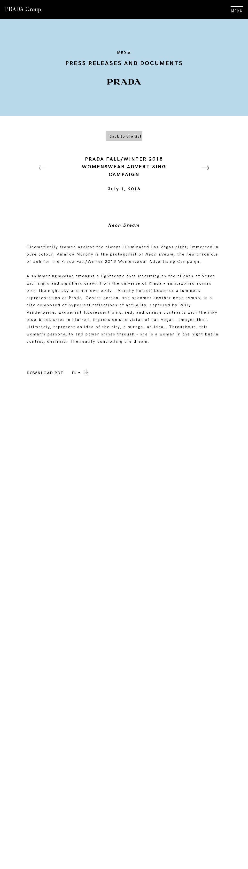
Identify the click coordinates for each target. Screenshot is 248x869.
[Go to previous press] (42, 174)
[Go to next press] (205, 174)
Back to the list (125, 136)
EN (74, 373)
